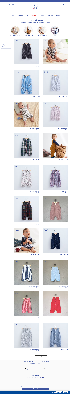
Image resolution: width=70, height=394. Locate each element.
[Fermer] (68, 392)
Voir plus (41, 356)
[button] (63, 4)
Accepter (65, 392)
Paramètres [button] (54, 392)
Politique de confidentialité (8, 392)
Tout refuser (59, 392)
